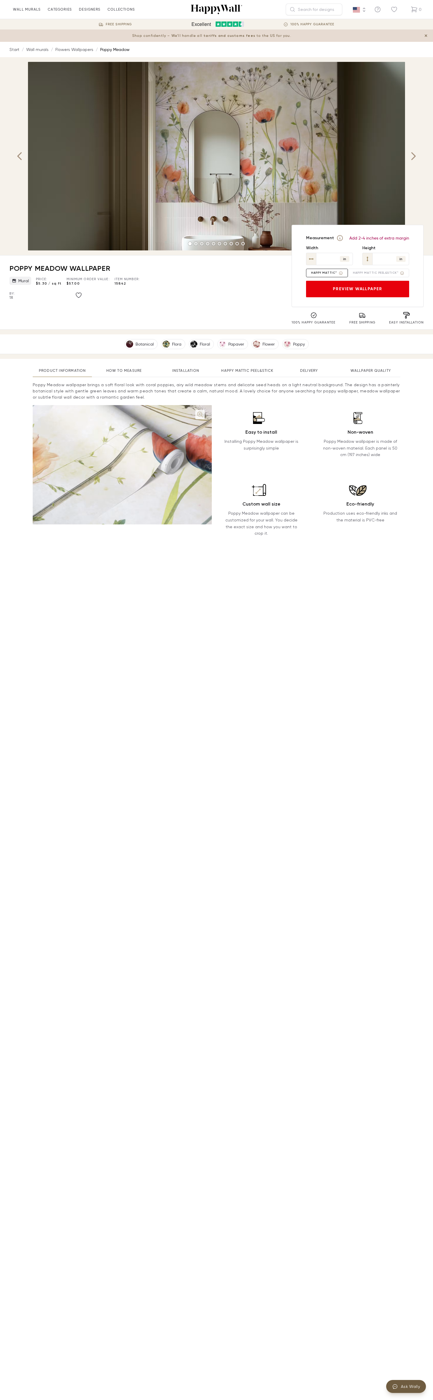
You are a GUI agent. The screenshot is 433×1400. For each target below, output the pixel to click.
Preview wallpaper (357, 288)
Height (369, 247)
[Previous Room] (20, 156)
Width (312, 247)
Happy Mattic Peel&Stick (247, 370)
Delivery (309, 370)
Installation (185, 370)
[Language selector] (359, 10)
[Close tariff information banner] (426, 35)
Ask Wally (410, 1386)
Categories (60, 9)
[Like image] (79, 295)
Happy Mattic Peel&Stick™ (375, 273)
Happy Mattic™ (324, 273)
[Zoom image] (200, 414)
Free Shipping (119, 24)
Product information (62, 370)
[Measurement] (339, 238)
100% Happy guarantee (312, 24)
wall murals (27, 9)
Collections (121, 9)
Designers (89, 9)
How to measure (124, 370)
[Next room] (413, 156)
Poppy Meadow (115, 49)
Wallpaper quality (371, 370)
